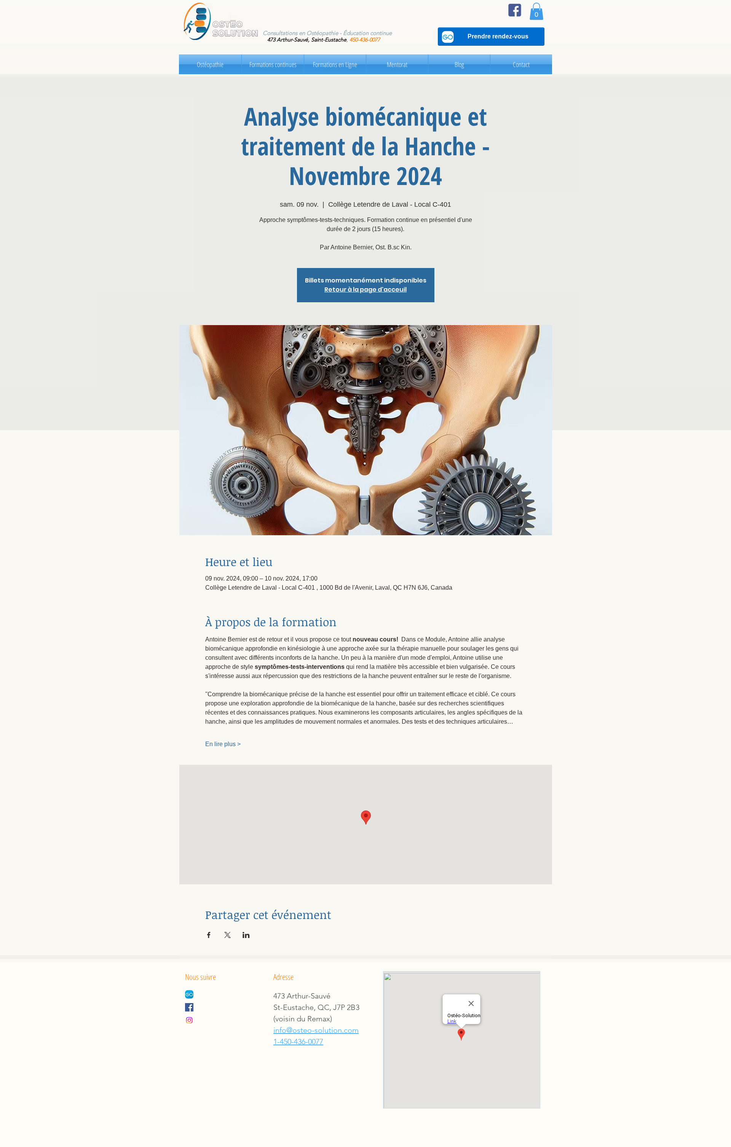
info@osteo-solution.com (316, 1030)
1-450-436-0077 (298, 1041)
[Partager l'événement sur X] (227, 935)
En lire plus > (223, 744)
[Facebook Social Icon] (189, 1007)
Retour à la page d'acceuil (365, 289)
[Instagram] (189, 1020)
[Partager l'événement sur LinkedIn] (246, 935)
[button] (536, 11)
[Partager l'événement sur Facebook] (208, 935)
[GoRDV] (189, 994)
